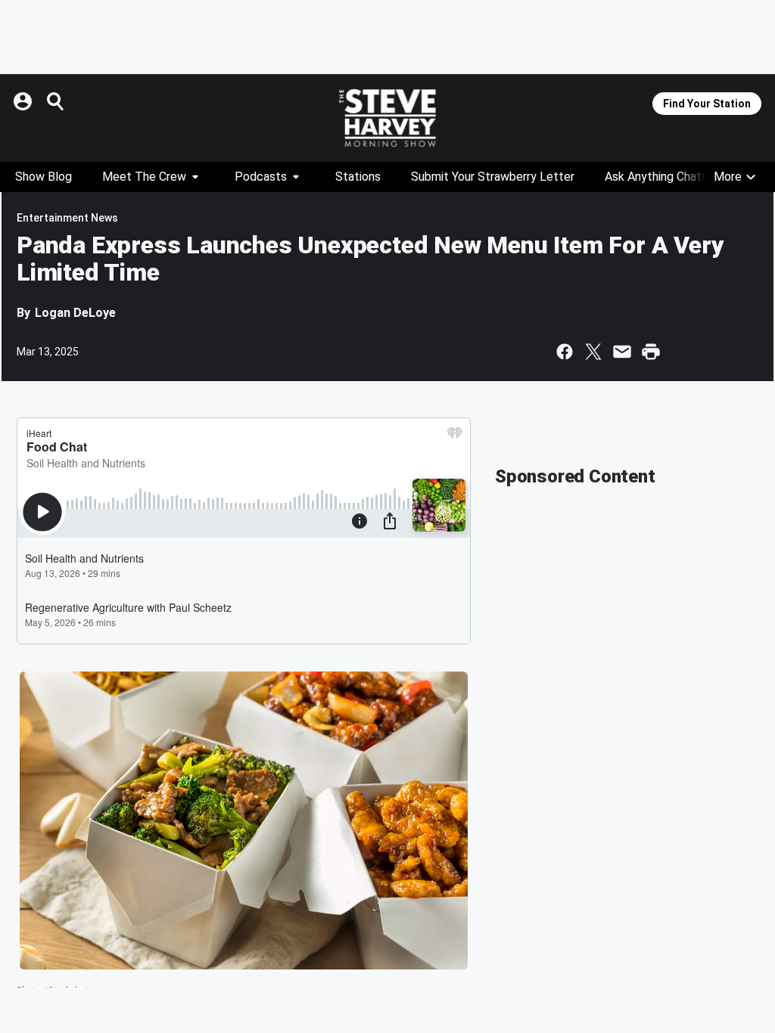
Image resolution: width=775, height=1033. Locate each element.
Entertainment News (67, 218)
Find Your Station (707, 104)
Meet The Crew (144, 176)
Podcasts (261, 176)
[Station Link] (387, 118)
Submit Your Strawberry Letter (492, 176)
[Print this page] (650, 351)
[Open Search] (56, 101)
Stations (358, 176)
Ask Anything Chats (656, 176)
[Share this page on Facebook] (564, 351)
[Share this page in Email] (622, 351)
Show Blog (43, 176)
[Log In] (24, 101)
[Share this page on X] (593, 351)
